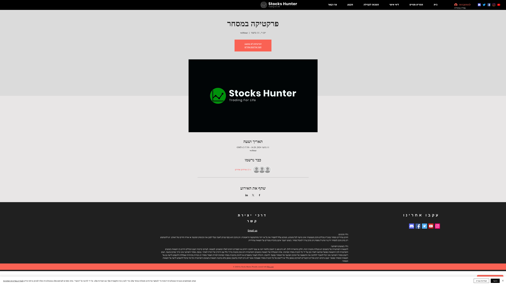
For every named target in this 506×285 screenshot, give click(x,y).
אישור (495, 280)
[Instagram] (493, 4)
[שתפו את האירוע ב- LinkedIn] (246, 195)
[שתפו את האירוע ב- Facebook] (259, 195)
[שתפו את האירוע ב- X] (253, 195)
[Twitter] (484, 4)
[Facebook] (489, 4)
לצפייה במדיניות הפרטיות (13, 280)
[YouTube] (498, 4)
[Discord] (479, 4)
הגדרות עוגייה (481, 280)
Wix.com (270, 266)
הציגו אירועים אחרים (253, 47)
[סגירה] (502, 281)
